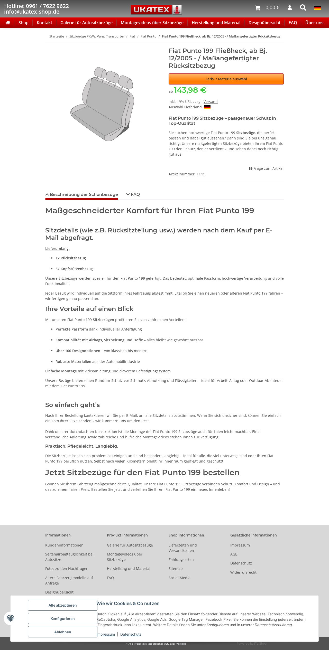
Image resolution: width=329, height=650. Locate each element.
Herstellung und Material (216, 22)
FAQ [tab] (135, 194)
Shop (24, 22)
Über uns (314, 22)
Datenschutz (131, 634)
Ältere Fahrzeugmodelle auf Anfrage (69, 580)
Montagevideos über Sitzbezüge (152, 22)
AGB (233, 554)
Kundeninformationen (64, 545)
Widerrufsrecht (243, 572)
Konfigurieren (63, 618)
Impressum (105, 634)
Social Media (179, 577)
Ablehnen (62, 632)
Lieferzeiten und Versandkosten (183, 548)
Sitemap (176, 568)
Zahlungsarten (181, 559)
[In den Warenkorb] (49, 44)
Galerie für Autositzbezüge (86, 22)
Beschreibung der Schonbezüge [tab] (83, 194)
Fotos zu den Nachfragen (66, 568)
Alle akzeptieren (63, 605)
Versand (211, 101)
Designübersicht (264, 22)
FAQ (293, 22)
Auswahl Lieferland (186, 107)
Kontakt (44, 22)
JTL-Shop (260, 643)
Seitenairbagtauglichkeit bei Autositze (69, 557)
